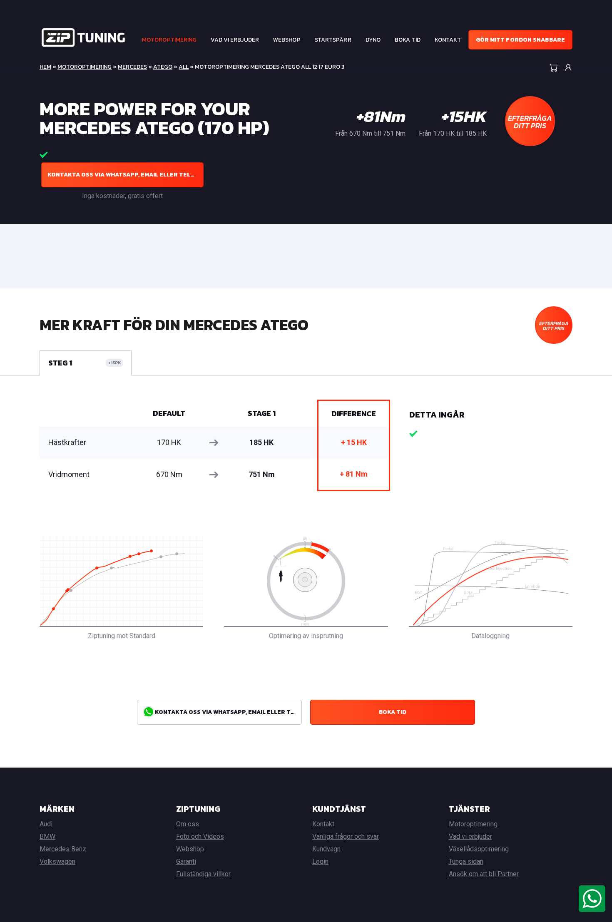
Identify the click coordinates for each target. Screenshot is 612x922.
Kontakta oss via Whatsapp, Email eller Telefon (125, 174)
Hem (45, 66)
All (184, 66)
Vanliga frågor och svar (345, 836)
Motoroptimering (169, 40)
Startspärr (333, 40)
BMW (47, 836)
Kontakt (448, 40)
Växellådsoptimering (479, 849)
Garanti (186, 861)
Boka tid (407, 40)
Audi (46, 824)
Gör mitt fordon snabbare (520, 39)
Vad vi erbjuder (235, 40)
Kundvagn (326, 849)
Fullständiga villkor (203, 874)
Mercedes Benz (63, 849)
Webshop (287, 40)
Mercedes (132, 66)
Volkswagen (57, 861)
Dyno (373, 40)
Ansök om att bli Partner (484, 874)
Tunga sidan (466, 861)
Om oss (187, 824)
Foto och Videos (200, 836)
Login (320, 861)
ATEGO (162, 66)
